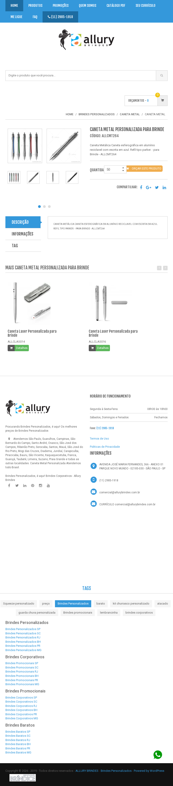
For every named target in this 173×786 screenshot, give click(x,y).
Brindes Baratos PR (17, 748)
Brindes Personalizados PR (22, 645)
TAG (15, 245)
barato (100, 603)
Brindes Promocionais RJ (21, 671)
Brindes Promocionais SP (21, 663)
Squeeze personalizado (18, 603)
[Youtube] (48, 485)
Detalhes (21, 348)
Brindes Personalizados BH (23, 641)
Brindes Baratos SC (17, 735)
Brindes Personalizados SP (22, 629)
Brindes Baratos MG (18, 752)
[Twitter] (16, 485)
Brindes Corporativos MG (21, 718)
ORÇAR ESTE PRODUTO (146, 168)
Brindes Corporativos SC (21, 701)
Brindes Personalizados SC (23, 633)
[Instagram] (40, 485)
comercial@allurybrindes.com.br (119, 492)
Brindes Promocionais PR (21, 680)
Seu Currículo (145, 5)
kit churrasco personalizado (131, 603)
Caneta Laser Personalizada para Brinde (32, 333)
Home (14, 5)
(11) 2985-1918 (61, 17)
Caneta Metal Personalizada (48, 463)
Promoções (60, 5)
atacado (162, 603)
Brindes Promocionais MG (22, 684)
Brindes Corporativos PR (21, 714)
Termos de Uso (99, 438)
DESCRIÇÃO (20, 222)
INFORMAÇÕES (22, 233)
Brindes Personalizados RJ (22, 637)
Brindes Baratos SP (17, 731)
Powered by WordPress (149, 770)
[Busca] (161, 75)
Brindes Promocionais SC (21, 667)
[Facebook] (9, 485)
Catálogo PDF (116, 5)
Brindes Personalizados (73, 603)
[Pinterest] (32, 485)
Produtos (35, 5)
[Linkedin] (24, 485)
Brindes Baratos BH (18, 744)
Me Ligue (16, 17)
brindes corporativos (139, 612)
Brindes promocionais (77, 612)
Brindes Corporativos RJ (21, 706)
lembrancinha (109, 612)
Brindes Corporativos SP (21, 697)
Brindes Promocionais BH (22, 676)
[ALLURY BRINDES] (27, 408)
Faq (35, 17)
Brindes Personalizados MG (23, 650)
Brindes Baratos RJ (17, 740)
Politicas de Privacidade (105, 446)
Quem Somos (87, 5)
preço (46, 603)
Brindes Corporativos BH (21, 710)
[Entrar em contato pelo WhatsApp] (157, 754)
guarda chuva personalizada (36, 612)
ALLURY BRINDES (86, 770)
